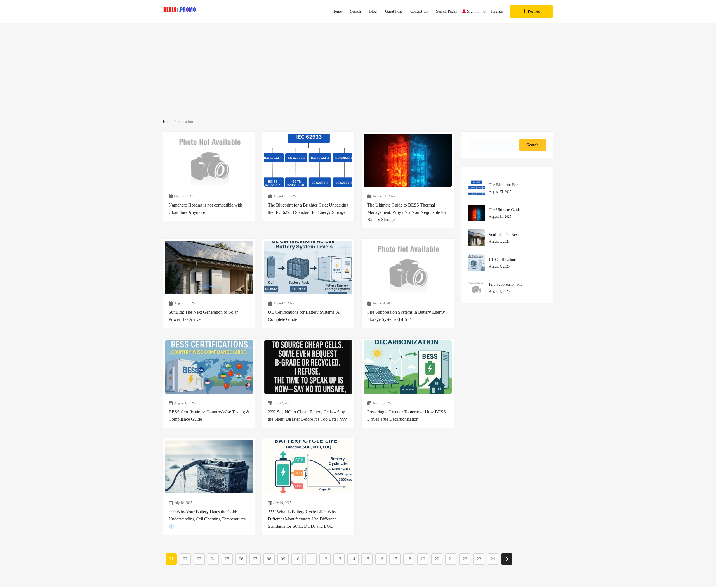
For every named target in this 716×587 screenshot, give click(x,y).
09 (283, 559)
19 (423, 559)
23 (479, 559)
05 (227, 559)
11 (311, 559)
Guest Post (393, 11)
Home (337, 11)
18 (409, 559)
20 (437, 559)
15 (367, 559)
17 (395, 559)
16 (381, 559)
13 (339, 559)
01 (171, 559)
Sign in (473, 11)
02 (185, 559)
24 (493, 559)
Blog (373, 11)
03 (199, 559)
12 (325, 559)
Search (355, 11)
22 (465, 559)
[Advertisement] (358, 65)
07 (255, 559)
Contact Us (419, 11)
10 (297, 559)
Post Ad (534, 11)
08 (269, 559)
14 (353, 559)
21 (451, 559)
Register (497, 11)
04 (213, 559)
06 (241, 559)
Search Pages (446, 11)
